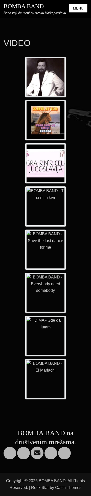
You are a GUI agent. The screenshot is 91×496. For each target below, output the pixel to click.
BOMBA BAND (24, 6)
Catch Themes (68, 487)
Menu (78, 8)
